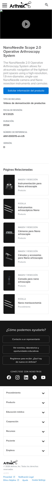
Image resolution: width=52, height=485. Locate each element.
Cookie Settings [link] (38, 480)
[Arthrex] (19, 5)
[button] (26, 90)
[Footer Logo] (10, 462)
